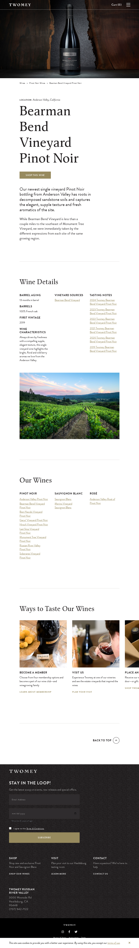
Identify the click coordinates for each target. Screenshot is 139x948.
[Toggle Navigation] (132, 4)
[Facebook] (69, 931)
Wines (22, 83)
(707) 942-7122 (18, 909)
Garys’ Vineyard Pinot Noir (34, 520)
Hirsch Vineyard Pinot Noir (34, 524)
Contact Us (100, 873)
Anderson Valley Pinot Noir (34, 499)
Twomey (23, 771)
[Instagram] (63, 931)
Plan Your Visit (82, 692)
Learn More (58, 873)
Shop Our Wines (19, 873)
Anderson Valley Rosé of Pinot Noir (102, 501)
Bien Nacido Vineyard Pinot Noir (31, 514)
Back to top (102, 740)
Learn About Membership (35, 692)
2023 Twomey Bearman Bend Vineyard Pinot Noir (103, 311)
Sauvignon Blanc (63, 499)
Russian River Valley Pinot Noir (30, 547)
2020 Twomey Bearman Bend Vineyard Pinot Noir (103, 340)
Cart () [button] (116, 5)
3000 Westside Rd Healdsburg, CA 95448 (20, 901)
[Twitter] (76, 931)
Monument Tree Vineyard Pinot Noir (33, 539)
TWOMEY (20, 5)
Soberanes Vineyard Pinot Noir (30, 555)
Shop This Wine (35, 175)
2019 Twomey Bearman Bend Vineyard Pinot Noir (103, 349)
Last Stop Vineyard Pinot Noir (29, 531)
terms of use (114, 943)
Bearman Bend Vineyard (67, 300)
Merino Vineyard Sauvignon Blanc (63, 505)
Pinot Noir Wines (37, 83)
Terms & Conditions (35, 828)
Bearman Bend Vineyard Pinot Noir (32, 505)
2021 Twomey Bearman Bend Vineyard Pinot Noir (103, 330)
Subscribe (44, 837)
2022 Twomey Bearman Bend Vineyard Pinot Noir (103, 321)
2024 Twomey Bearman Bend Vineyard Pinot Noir (103, 302)
